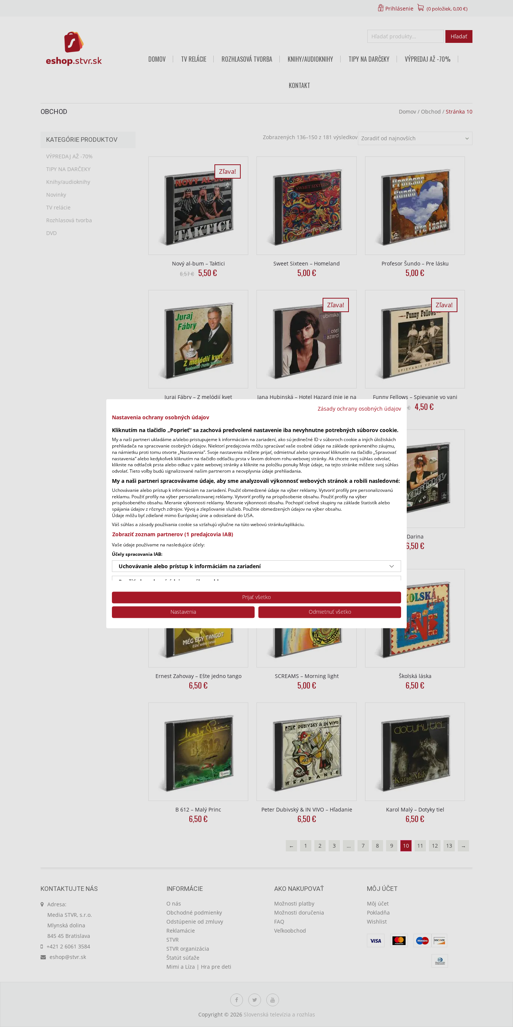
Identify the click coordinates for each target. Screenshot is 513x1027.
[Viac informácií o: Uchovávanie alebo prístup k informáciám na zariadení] (392, 566)
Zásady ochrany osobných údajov (359, 408)
